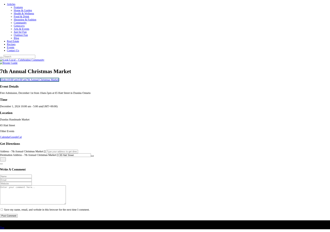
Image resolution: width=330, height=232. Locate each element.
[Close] (1, 163)
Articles (11, 4)
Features (18, 7)
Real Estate (13, 41)
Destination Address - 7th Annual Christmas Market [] (29, 155)
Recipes (11, 44)
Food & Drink (21, 16)
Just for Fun (20, 31)
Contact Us (13, 50)
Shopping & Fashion (25, 19)
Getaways (19, 25)
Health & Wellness (24, 13)
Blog (16, 38)
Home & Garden (23, 10)
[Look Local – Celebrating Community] (22, 59)
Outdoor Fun (21, 35)
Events (10, 47)
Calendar (5, 137)
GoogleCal (16, 137)
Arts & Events (21, 28)
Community (20, 22)
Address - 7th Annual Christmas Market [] (23, 151)
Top (2, 227)
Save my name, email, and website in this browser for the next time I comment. (47, 209)
